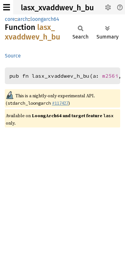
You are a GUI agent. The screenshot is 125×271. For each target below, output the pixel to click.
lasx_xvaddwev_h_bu (57, 7)
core (10, 19)
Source (13, 56)
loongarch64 (44, 19)
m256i (110, 76)
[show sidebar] (6, 7)
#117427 (60, 103)
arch (23, 19)
